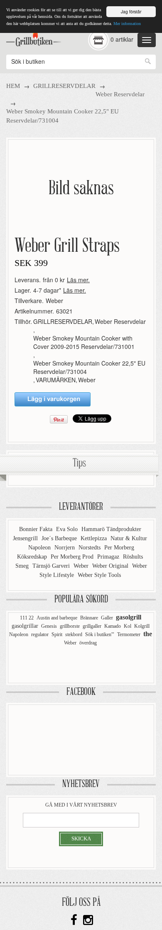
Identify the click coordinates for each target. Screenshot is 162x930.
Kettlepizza (94, 538)
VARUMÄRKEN (56, 380)
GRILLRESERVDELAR (64, 86)
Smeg (22, 566)
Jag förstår (131, 11)
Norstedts (90, 547)
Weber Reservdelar (120, 94)
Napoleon (40, 547)
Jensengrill (26, 538)
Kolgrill (142, 626)
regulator (40, 634)
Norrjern (65, 547)
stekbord (73, 634)
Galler (107, 618)
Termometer (128, 634)
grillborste (70, 626)
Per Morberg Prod (73, 557)
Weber (54, 300)
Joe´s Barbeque (60, 538)
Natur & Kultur (128, 538)
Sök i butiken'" (99, 634)
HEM (13, 86)
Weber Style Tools (99, 575)
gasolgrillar (25, 626)
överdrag (88, 643)
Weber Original (111, 566)
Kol (127, 626)
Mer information (127, 23)
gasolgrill (128, 617)
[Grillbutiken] (33, 37)
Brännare (89, 618)
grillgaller (92, 626)
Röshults (133, 557)
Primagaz (109, 557)
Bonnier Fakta (36, 529)
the (147, 633)
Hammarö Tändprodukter (111, 529)
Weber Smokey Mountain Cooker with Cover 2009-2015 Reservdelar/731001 (84, 342)
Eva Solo (67, 529)
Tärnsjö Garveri (51, 566)
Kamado (112, 626)
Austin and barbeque (57, 618)
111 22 (27, 618)
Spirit (57, 634)
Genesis (49, 626)
